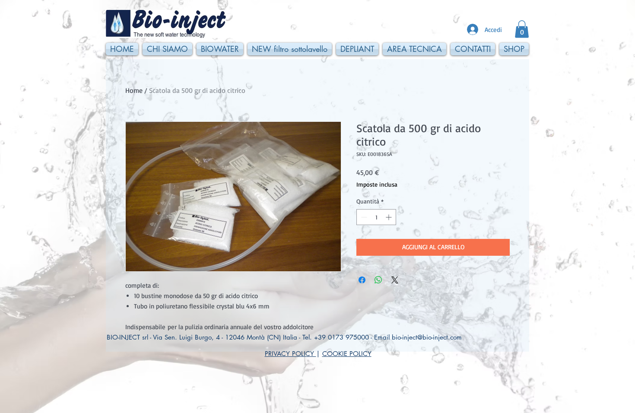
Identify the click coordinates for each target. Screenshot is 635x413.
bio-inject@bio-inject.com (427, 337)
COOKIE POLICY (346, 353)
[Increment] (389, 217)
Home (134, 90)
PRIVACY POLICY (290, 353)
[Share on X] (395, 280)
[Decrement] (363, 217)
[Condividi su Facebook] (362, 280)
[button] (521, 29)
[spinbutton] (376, 217)
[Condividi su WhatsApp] (378, 280)
